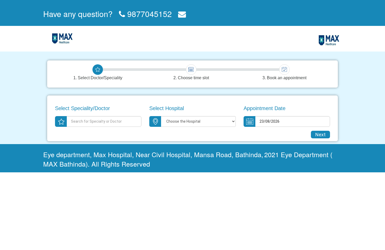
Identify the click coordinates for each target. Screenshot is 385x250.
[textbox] (98, 121)
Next (320, 134)
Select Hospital (166, 108)
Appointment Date (264, 108)
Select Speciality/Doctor (82, 108)
